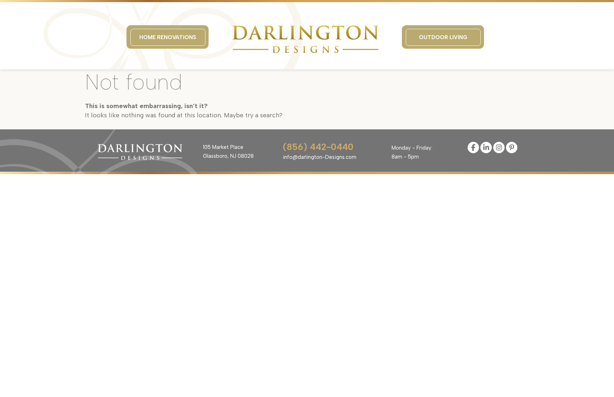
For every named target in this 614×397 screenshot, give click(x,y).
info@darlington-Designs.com (319, 157)
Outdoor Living (443, 37)
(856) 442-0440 (318, 147)
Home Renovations (167, 37)
